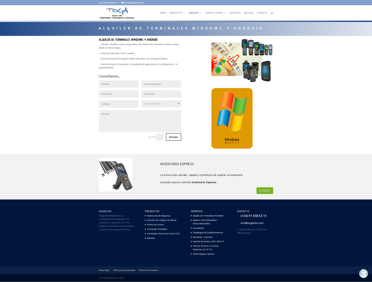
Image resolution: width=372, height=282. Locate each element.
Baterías (151, 238)
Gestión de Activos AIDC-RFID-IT (208, 241)
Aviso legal (104, 270)
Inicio (163, 13)
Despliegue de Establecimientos (208, 232)
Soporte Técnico (214, 13)
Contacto (262, 13)
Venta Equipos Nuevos (203, 254)
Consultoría (198, 228)
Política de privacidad (124, 270)
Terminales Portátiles (157, 229)
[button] (363, 273)
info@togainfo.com (252, 223)
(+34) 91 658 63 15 (254, 216)
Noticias (248, 13)
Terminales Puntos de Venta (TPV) (163, 233)
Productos (176, 13)
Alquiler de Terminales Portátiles (208, 215)
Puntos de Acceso (155, 224)
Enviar (173, 137)
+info (264, 191)
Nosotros (235, 13)
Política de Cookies (148, 270)
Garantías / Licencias (202, 237)
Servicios (193, 13)
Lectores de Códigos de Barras (161, 220)
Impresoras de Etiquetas (158, 215)
